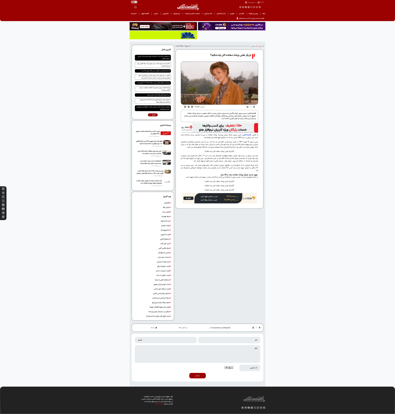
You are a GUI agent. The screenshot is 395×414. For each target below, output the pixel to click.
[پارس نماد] (163, 35)
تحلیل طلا (166, 207)
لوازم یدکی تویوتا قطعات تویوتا (160, 307)
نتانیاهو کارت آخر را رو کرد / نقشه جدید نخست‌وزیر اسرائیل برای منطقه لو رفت (150, 162)
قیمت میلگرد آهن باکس (162, 289)
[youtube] (246, 7)
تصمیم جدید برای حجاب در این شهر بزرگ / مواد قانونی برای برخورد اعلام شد (153, 65)
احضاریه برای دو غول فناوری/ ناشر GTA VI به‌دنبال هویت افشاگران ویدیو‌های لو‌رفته (154, 101)
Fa (263, 2)
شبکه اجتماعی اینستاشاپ (161, 298)
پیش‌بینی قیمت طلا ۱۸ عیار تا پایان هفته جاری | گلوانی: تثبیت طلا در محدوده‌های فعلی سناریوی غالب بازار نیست (150, 172)
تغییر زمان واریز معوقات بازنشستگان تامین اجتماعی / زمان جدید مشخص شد (149, 152)
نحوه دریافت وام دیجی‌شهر (161, 302)
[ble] (240, 7)
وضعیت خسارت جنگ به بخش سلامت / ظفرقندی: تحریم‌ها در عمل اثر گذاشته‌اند (153, 108)
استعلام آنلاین (165, 239)
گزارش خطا (182, 328)
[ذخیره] (254, 107)
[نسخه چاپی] (248, 107)
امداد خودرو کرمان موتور (162, 284)
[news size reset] (188, 107)
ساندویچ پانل (165, 230)
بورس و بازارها (253, 13)
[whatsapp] (254, 7)
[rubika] (243, 7)
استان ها (134, 13)
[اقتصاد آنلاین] (188, 7)
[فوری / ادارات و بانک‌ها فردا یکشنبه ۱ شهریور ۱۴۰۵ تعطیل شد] (166, 133)
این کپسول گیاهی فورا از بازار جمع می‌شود (158, 95)
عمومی (260, 46)
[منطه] (163, 26)
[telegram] (257, 7)
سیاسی (156, 13)
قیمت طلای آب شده (163, 275)
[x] (3, 200)
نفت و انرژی (208, 13)
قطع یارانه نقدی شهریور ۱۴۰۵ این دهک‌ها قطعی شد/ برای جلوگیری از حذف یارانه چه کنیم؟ (240, 18)
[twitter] (251, 7)
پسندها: (153, 328)
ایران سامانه (159, 404)
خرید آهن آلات (165, 243)
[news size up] (185, 107)
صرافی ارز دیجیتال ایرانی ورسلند (159, 311)
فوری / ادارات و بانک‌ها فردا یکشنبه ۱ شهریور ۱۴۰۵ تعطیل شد (148, 132)
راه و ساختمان (221, 13)
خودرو (232, 13)
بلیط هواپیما (165, 216)
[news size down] (192, 107)
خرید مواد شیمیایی (163, 262)
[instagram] (248, 7)
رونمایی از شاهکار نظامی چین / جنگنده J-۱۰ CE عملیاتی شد (153, 83)
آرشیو (154, 115)
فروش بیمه (166, 212)
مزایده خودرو (165, 225)
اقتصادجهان (145, 13)
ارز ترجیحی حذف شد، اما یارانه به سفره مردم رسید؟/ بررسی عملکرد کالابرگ (154, 57)
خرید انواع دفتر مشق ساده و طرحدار (158, 316)
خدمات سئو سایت (163, 257)
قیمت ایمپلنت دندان (163, 271)
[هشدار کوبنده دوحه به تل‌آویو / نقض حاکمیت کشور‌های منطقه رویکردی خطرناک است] (167, 183)
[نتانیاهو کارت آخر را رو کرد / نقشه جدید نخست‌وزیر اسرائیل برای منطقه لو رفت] (166, 163)
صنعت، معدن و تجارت (192, 13)
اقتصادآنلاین (247, 135)
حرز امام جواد (165, 221)
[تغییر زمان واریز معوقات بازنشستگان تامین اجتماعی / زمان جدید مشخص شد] (166, 153)
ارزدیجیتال (176, 13)
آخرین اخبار (166, 49)
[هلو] (219, 128)
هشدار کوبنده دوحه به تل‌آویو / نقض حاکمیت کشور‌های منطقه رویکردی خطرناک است (149, 182)
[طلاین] (231, 26)
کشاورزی (166, 13)
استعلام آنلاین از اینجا (162, 280)
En (261, 2)
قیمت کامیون (165, 234)
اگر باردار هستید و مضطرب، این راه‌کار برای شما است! (155, 71)
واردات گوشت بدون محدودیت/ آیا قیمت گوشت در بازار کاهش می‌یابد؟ (154, 89)
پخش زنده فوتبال (164, 252)
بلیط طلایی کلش (164, 248)
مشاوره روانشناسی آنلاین (161, 293)
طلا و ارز (241, 13)
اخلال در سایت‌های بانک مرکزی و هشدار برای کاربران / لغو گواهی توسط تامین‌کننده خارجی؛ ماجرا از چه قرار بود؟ (154, 77)
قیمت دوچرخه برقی (163, 266)
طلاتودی (167, 203)
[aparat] (260, 7)
